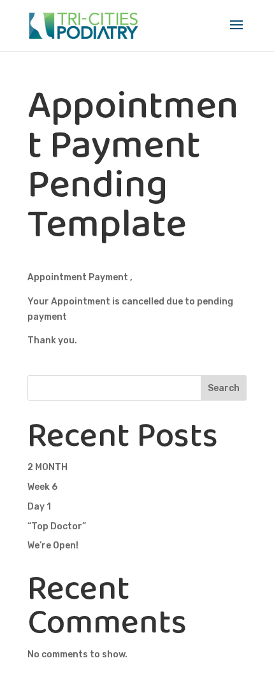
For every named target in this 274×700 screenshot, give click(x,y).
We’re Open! (52, 545)
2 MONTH (47, 467)
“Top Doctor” (56, 526)
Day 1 (39, 506)
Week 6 (42, 487)
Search (224, 388)
